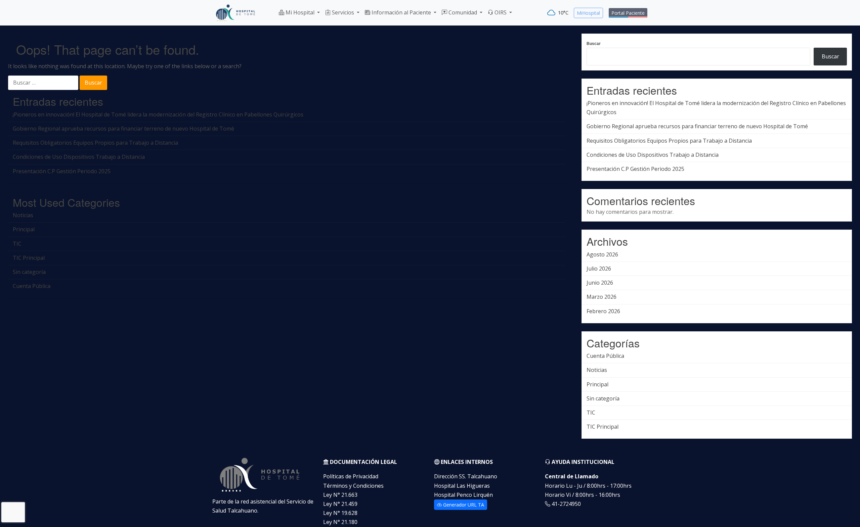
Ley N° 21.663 (340, 494)
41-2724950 (565, 504)
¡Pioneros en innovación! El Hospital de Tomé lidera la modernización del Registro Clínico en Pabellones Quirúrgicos (158, 114)
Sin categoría (29, 272)
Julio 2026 (599, 268)
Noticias (23, 215)
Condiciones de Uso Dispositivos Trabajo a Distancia (79, 156)
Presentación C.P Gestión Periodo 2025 (62, 171)
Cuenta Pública (31, 286)
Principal (24, 229)
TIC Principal (29, 257)
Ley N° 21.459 (340, 504)
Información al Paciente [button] (401, 12)
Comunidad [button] (462, 12)
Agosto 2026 (602, 254)
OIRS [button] (500, 12)
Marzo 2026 (601, 296)
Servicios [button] (343, 12)
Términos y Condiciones (353, 485)
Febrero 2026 (603, 311)
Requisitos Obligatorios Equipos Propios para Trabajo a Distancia (95, 142)
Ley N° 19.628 (340, 513)
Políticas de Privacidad (350, 476)
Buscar (594, 43)
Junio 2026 (600, 282)
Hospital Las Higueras (462, 485)
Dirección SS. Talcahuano (465, 476)
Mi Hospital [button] (300, 12)
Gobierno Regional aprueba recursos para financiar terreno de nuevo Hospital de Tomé (123, 128)
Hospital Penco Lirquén (463, 494)
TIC (17, 243)
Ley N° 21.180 (340, 522)
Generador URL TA (463, 504)
